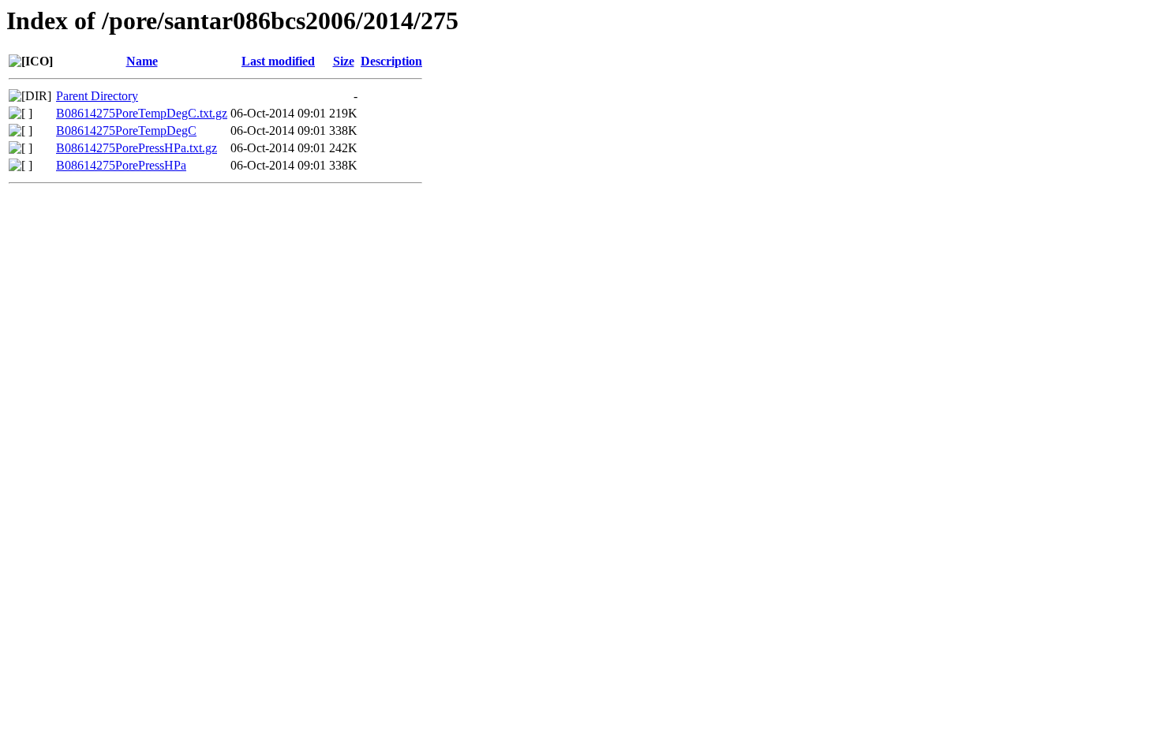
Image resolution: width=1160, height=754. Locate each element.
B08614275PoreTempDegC (126, 130)
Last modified (278, 61)
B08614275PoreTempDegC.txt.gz (141, 113)
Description (391, 61)
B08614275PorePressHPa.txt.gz (136, 148)
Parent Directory (97, 96)
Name (142, 61)
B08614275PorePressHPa (121, 165)
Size (343, 61)
